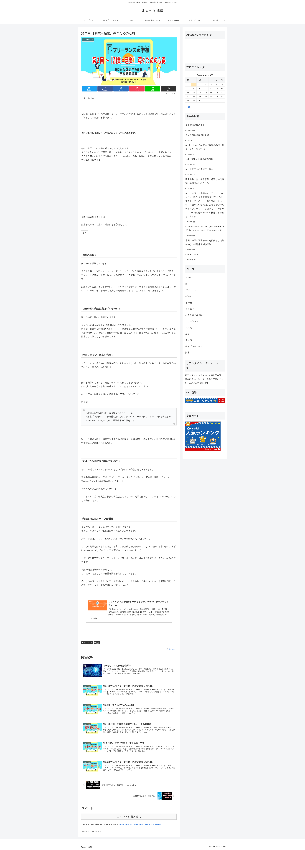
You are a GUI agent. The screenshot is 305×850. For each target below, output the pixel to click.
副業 (97, 643)
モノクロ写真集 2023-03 (197, 135)
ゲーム (188, 296)
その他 (188, 302)
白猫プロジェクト (194, 346)
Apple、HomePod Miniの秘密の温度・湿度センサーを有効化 (204, 147)
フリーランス (88, 643)
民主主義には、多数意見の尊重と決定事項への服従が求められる (204, 181)
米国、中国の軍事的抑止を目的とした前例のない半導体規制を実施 (204, 242)
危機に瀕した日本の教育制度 (199, 159)
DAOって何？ (192, 254)
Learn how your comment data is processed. (140, 824)
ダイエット (190, 309)
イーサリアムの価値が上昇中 (199, 169)
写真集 (188, 327)
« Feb (187, 107)
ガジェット (190, 290)
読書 (187, 352)
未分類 (188, 340)
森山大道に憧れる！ (195, 125)
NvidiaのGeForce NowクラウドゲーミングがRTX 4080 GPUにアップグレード (204, 228)
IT (186, 284)
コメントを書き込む (129, 816)
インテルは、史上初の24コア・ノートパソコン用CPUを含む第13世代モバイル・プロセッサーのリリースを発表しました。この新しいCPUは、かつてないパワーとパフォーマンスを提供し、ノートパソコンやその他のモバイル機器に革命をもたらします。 (204, 205)
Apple (188, 277)
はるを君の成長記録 (195, 315)
